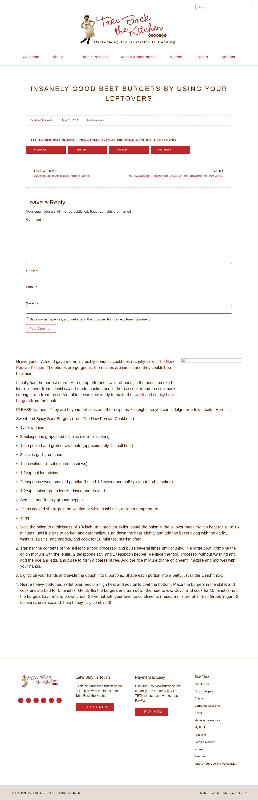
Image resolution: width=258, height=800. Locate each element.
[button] (46, 150)
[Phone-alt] (28, 700)
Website (32, 303)
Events (202, 57)
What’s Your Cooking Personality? (216, 763)
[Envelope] (20, 700)
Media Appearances (139, 57)
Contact (228, 57)
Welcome (31, 57)
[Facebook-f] (36, 700)
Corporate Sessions (207, 705)
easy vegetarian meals (70, 139)
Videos (176, 57)
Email (31, 286)
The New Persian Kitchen (157, 139)
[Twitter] (43, 700)
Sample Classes (205, 741)
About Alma (202, 684)
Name (32, 270)
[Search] (249, 7)
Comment (35, 219)
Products (200, 734)
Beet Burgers (41, 139)
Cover (198, 713)
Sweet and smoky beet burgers (113, 139)
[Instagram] (59, 700)
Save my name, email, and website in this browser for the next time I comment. (90, 319)
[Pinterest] (51, 700)
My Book (200, 727)
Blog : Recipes (95, 57)
